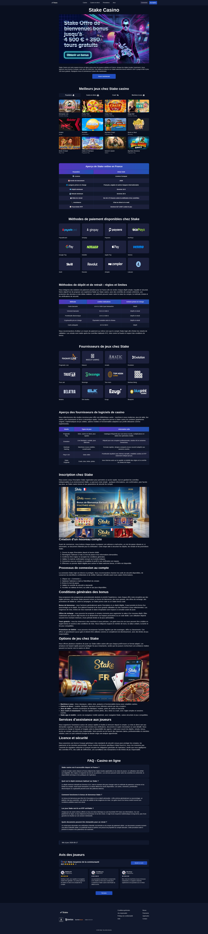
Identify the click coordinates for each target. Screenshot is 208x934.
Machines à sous (137, 95)
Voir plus (104, 893)
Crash (114, 95)
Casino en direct (91, 95)
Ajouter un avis (139, 863)
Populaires (68, 95)
